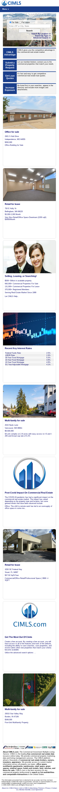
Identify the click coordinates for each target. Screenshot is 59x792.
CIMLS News (13, 788)
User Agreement (37, 790)
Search (29, 31)
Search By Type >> (43, 36)
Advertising (33, 788)
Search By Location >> (41, 34)
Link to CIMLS (24, 788)
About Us (5, 788)
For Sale (15, 22)
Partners (41, 788)
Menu (4, 9)
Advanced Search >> (42, 38)
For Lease (26, 22)
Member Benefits (25, 790)
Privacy (47, 788)
